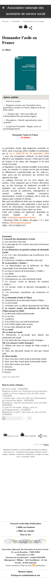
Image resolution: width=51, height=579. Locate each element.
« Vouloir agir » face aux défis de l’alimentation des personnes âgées (20, 115)
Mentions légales (25, 572)
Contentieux (26, 456)
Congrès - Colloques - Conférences (13, 454)
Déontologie (30, 452)
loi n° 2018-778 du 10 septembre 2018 (29, 153)
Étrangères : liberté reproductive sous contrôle (24, 403)
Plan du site (26, 566)
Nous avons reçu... (10, 452)
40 (29, 418)
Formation (38, 452)
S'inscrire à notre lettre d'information (25, 524)
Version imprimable (30, 436)
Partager (44, 436)
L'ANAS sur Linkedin (25, 531)
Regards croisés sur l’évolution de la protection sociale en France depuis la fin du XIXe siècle (24, 107)
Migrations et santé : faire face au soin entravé (24, 412)
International (21, 452)
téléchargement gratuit (20, 223)
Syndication (40, 566)
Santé (45, 452)
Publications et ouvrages (33, 21)
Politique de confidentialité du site (25, 575)
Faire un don (25, 535)
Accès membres (12, 566)
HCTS (33, 456)
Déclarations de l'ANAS (10, 449)
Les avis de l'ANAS (25, 449)
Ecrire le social (13, 101)
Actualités (16, 21)
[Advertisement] (24, 488)
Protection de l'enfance (39, 449)
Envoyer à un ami (12, 436)
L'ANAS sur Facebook (25, 527)
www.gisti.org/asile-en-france (22, 217)
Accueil (5, 21)
